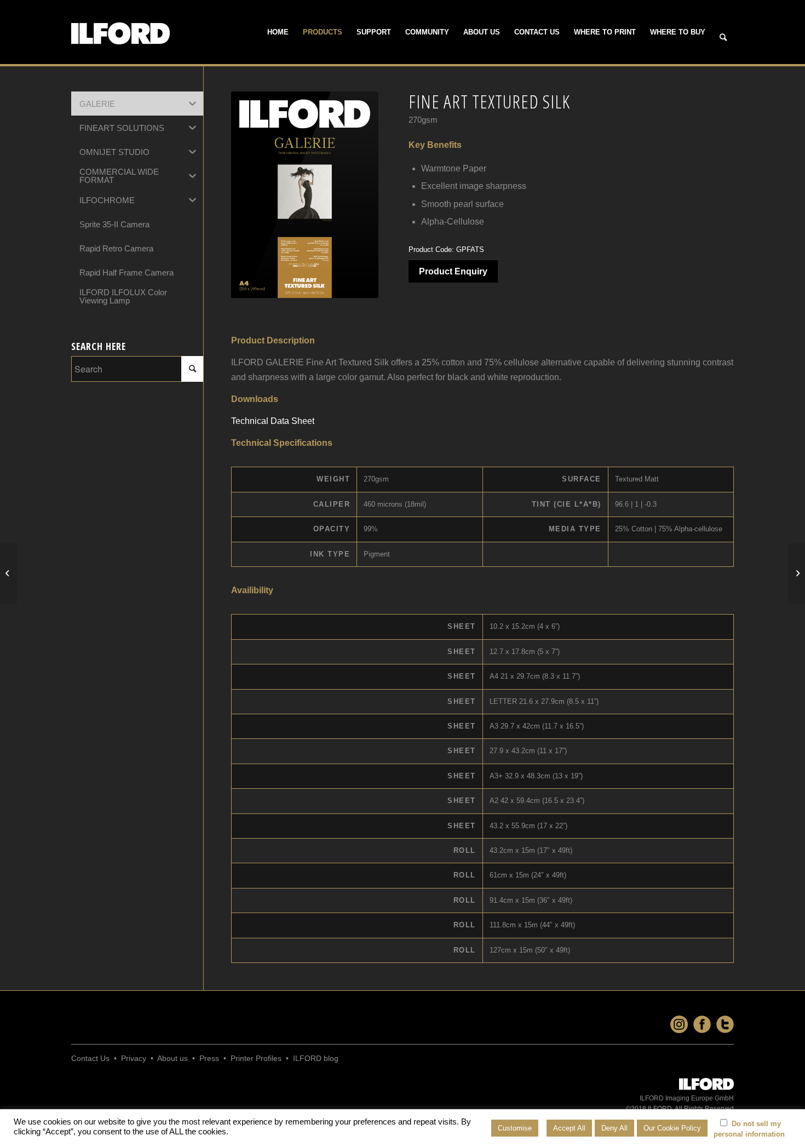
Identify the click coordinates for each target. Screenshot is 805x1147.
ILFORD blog (315, 1058)
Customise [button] (515, 1128)
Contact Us (90, 1058)
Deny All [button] (614, 1128)
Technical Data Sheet (272, 421)
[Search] (723, 38)
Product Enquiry (453, 271)
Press (209, 1058)
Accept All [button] (569, 1128)
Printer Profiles (256, 1058)
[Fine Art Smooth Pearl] (8, 573)
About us (172, 1058)
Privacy (133, 1058)
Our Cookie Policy (672, 1128)
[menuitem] (278, 32)
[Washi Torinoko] (796, 573)
